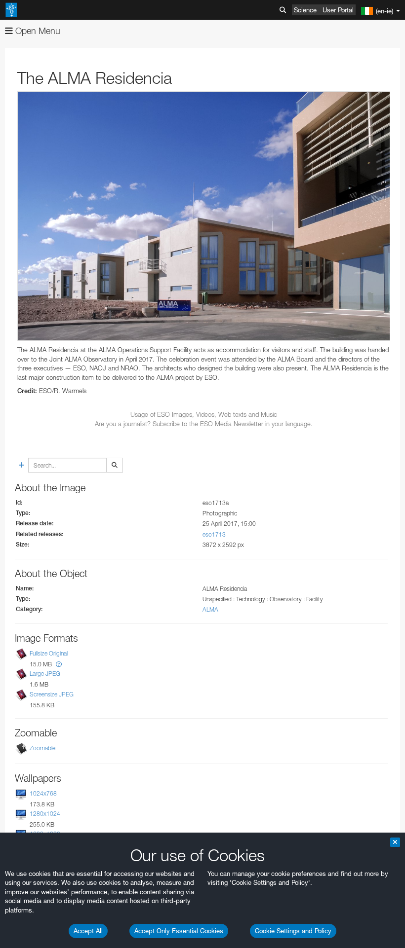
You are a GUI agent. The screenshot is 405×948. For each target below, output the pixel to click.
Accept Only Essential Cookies (178, 931)
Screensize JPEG (52, 694)
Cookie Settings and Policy (293, 931)
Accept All (88, 931)
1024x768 (43, 793)
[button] (59, 664)
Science (305, 10)
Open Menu (36, 31)
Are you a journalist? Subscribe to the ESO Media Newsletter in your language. (204, 424)
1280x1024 (45, 813)
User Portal (338, 10)
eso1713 (214, 534)
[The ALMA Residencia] (204, 216)
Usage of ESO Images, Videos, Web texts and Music (203, 414)
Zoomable (42, 748)
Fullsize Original (49, 653)
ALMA (210, 609)
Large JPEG (45, 673)
